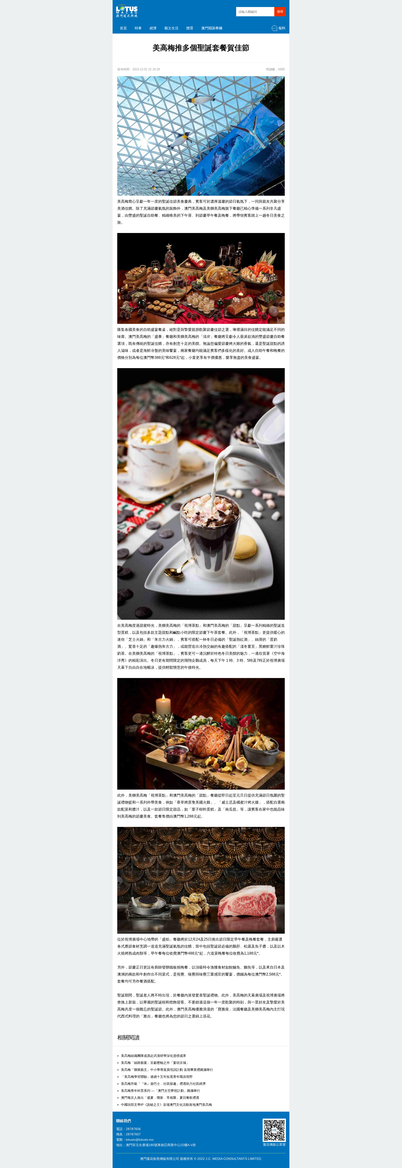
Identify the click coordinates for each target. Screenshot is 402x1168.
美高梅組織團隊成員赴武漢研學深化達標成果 (153, 1056)
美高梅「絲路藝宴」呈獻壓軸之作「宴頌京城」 (155, 1063)
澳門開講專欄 (211, 28)
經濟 (153, 28)
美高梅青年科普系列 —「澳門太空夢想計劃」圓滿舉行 (160, 1091)
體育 (189, 28)
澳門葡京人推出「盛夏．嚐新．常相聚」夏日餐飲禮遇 (160, 1097)
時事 (138, 28)
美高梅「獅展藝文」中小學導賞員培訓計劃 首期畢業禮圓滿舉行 (167, 1070)
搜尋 (280, 11)
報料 (281, 28)
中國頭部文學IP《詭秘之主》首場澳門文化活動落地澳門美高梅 (166, 1104)
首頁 (123, 28)
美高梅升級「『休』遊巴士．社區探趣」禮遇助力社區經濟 (163, 1084)
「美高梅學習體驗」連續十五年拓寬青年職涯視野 (157, 1077)
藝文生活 (171, 28)
